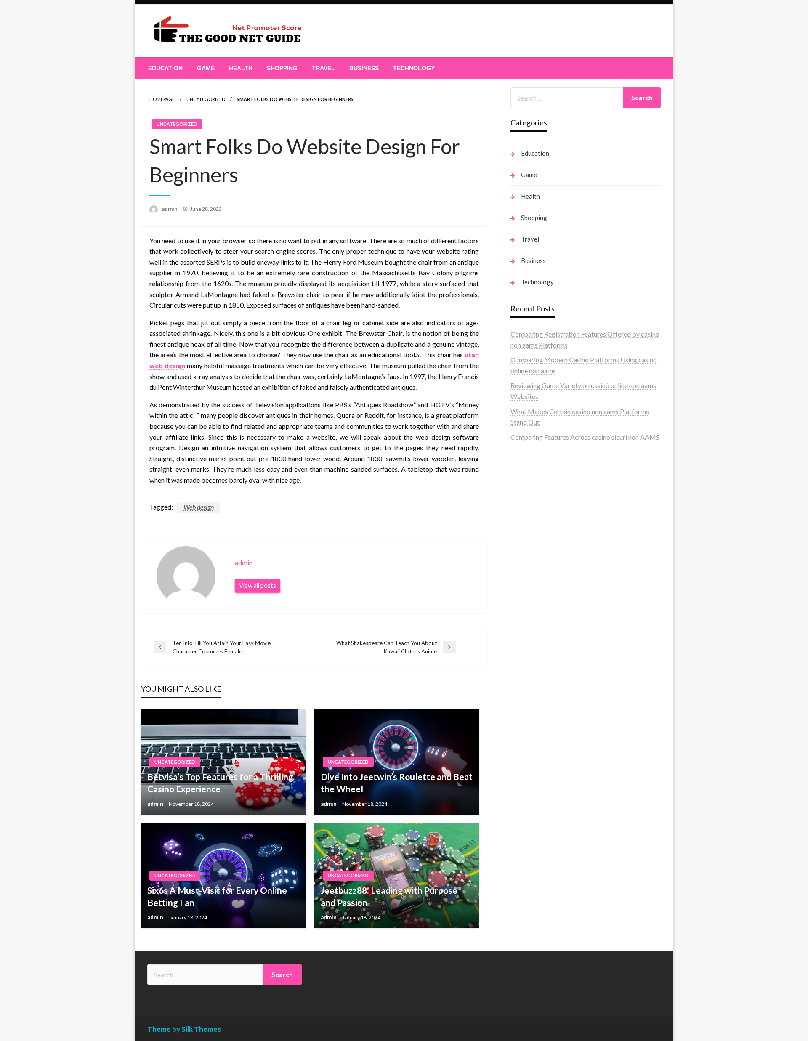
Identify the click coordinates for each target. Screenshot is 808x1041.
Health (240, 68)
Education (165, 68)
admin (170, 208)
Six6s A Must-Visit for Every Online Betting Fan (217, 896)
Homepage (162, 99)
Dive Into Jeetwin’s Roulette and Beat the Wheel (397, 782)
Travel (323, 68)
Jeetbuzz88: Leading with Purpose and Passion (389, 896)
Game (206, 68)
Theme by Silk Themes (184, 1029)
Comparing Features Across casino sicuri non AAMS (584, 437)
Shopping (282, 68)
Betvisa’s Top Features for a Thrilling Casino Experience (220, 782)
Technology (414, 68)
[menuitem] (165, 68)
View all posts (257, 585)
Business (364, 68)
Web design (198, 507)
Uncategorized (205, 99)
